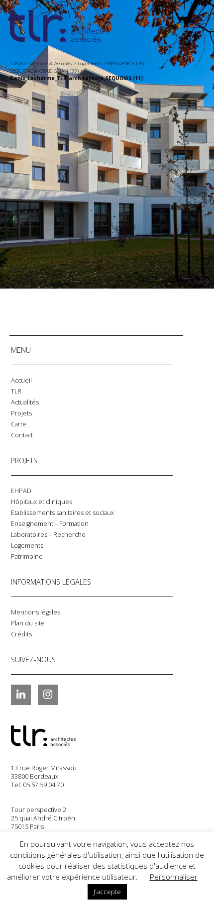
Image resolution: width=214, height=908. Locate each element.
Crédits (21, 634)
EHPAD (21, 491)
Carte (18, 424)
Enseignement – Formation (50, 523)
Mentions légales (35, 612)
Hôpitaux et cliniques (41, 502)
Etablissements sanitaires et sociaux (62, 512)
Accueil (21, 380)
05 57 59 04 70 (43, 785)
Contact (22, 435)
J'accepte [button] (107, 891)
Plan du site (28, 623)
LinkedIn (21, 694)
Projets (21, 413)
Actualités (25, 402)
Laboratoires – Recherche (48, 534)
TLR (16, 391)
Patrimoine (27, 556)
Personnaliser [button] (174, 877)
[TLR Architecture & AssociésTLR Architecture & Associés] (60, 736)
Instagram (48, 694)
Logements (27, 545)
